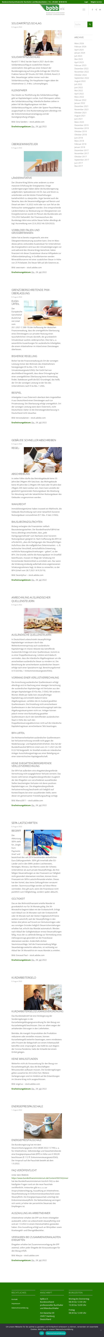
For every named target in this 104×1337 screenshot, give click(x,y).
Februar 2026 (80, 46)
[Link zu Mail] (100, 9)
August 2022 (80, 81)
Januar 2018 (79, 147)
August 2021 (80, 115)
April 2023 (79, 62)
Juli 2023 (78, 56)
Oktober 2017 (80, 156)
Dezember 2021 (81, 106)
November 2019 (81, 128)
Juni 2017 (78, 163)
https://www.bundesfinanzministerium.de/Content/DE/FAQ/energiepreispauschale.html (50, 1178)
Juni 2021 (78, 119)
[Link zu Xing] (96, 9)
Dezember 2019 (81, 125)
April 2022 (79, 93)
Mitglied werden (96, 2)
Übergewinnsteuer (25, 144)
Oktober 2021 (80, 112)
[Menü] (84, 9)
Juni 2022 (78, 87)
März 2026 (79, 43)
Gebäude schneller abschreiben (34, 440)
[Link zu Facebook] (92, 9)
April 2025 (79, 49)
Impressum (16, 1303)
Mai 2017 (78, 166)
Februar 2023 (80, 65)
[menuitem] (86, 2)
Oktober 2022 (80, 75)
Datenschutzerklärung (20, 1308)
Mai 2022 (78, 90)
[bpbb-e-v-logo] (52, 9)
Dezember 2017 (81, 150)
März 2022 (79, 97)
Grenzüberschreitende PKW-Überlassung (31, 291)
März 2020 (79, 122)
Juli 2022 (78, 84)
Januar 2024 (79, 52)
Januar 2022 (79, 103)
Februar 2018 (80, 144)
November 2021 (81, 109)
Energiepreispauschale (27, 1106)
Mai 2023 (78, 59)
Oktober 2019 (80, 131)
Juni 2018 (78, 137)
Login (86, 2)
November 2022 (81, 71)
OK (41, 1333)
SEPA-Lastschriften (24, 823)
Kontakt (15, 1299)
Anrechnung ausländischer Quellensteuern (31, 599)
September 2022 (81, 78)
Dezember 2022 (81, 68)
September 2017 (81, 159)
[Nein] (101, 1330)
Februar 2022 (80, 100)
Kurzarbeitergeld (24, 977)
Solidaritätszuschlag (26, 23)
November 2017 (81, 153)
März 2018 (79, 141)
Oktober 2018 (80, 134)
